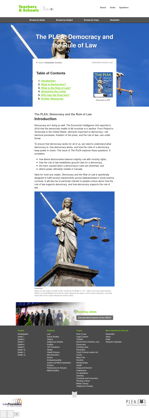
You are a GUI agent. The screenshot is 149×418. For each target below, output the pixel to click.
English (50, 344)
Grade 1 (21, 336)
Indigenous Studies (55, 342)
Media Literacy (82, 383)
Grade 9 (21, 347)
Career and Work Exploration (59, 362)
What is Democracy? (53, 84)
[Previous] (3, 414)
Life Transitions (53, 347)
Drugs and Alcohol (84, 368)
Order (112, 7)
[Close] (16, 414)
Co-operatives (82, 373)
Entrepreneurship (54, 360)
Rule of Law (81, 334)
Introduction (48, 80)
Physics (50, 365)
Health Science (53, 352)
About (103, 7)
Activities (80, 375)
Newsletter (114, 20)
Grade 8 (21, 344)
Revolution (80, 349)
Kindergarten (23, 334)
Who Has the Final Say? (55, 95)
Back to (50, 62)
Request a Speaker (114, 342)
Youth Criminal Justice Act (87, 352)
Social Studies (53, 336)
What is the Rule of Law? (56, 88)
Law (49, 334)
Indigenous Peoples (84, 386)
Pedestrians (81, 370)
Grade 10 (21, 349)
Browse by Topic (91, 20)
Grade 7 (21, 342)
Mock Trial (80, 357)
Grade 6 (21, 339)
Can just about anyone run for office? (94, 317)
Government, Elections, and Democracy (87, 343)
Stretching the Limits (53, 91)
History (50, 339)
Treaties (79, 339)
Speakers (124, 7)
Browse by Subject (64, 20)
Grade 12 (21, 355)
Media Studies (53, 370)
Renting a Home (83, 381)
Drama (50, 357)
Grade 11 (21, 352)
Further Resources (52, 98)
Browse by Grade (37, 20)
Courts (79, 355)
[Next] (10, 414)
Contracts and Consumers (87, 378)
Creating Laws (82, 347)
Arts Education (53, 355)
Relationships (82, 362)
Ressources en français (56, 368)
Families (79, 360)
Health (49, 349)
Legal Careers (82, 336)
